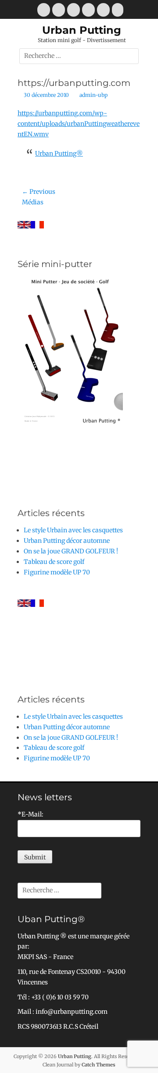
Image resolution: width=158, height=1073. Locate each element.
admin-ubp (93, 95)
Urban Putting (81, 30)
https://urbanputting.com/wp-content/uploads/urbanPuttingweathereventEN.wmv (79, 123)
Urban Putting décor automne (67, 541)
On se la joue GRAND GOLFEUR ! (71, 551)
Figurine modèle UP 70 (57, 572)
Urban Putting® (59, 153)
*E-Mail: (30, 814)
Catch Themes (98, 1065)
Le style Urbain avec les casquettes (73, 530)
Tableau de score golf (54, 562)
